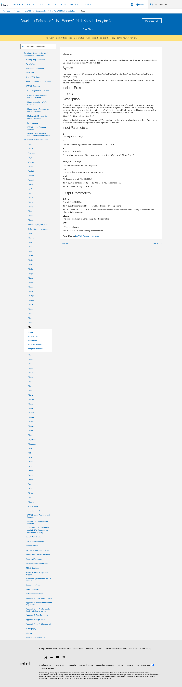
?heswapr (32, 444)
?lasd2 (30, 318)
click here (107, 38)
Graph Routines (32, 546)
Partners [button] (74, 4)
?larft (30, 264)
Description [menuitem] (32, 340)
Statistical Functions (34, 559)
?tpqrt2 (31, 471)
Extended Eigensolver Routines (38, 550)
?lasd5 (30, 355)
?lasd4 (31, 327)
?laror (30, 287)
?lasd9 (30, 373)
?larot (30, 291)
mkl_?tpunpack (34, 511)
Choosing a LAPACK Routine (38, 91)
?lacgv (30, 144)
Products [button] (18, 4)
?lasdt (30, 386)
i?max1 (31, 162)
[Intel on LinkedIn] (52, 657)
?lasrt (30, 395)
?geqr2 (31, 175)
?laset (30, 390)
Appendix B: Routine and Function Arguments (39, 604)
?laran (30, 251)
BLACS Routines (32, 589)
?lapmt (31, 238)
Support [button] (31, 4)
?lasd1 (30, 313)
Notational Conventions (35, 68)
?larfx (30, 269)
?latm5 (31, 417)
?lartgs (31, 300)
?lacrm (31, 149)
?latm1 (31, 404)
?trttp (30, 493)
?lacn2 (30, 193)
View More (88, 29)
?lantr (30, 220)
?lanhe (31, 215)
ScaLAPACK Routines (34, 537)
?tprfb (30, 475)
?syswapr (32, 439)
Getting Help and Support (36, 59)
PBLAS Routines (32, 568)
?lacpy (30, 198)
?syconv (31, 153)
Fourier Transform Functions (37, 564)
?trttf (30, 488)
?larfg (30, 260)
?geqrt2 (31, 180)
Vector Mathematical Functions (38, 555)
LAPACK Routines (33, 86)
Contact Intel (65, 648)
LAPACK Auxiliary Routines (37, 140)
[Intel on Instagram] (63, 657)
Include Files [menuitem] (33, 336)
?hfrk (30, 453)
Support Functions (33, 585)
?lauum (31, 435)
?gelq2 (31, 171)
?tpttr (30, 484)
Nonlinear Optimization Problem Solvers (38, 580)
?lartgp (31, 296)
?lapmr (31, 233)
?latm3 (31, 413)
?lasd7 (30, 364)
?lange (31, 207)
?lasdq (30, 381)
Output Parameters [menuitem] (35, 348)
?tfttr (30, 466)
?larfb (30, 256)
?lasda (30, 377)
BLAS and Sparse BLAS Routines (38, 82)
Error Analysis (32, 123)
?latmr (30, 430)
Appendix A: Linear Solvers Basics (39, 598)
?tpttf (30, 480)
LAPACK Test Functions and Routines (37, 522)
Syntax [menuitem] (31, 332)
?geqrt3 (31, 184)
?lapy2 (30, 242)
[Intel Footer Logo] (25, 663)
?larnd (30, 278)
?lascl (30, 305)
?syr (30, 157)
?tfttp (30, 462)
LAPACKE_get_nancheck (37, 229)
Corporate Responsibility (116, 648)
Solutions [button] (44, 4)
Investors (89, 648)
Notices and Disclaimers (35, 637)
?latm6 (31, 422)
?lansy (30, 211)
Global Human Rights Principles (122, 676)
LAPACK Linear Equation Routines (36, 128)
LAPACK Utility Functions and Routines (38, 516)
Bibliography (31, 629)
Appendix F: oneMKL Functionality (39, 624)
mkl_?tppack (33, 506)
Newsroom (78, 648)
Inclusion (133, 648)
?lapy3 (30, 247)
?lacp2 (30, 497)
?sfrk (30, 448)
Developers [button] (60, 4)
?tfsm (30, 457)
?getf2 (30, 189)
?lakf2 (30, 202)
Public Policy (145, 648)
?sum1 (31, 166)
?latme (31, 426)
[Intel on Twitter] (46, 657)
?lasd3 (30, 322)
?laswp (31, 399)
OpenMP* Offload (33, 77)
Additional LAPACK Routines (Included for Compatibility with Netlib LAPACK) (38, 530)
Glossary (29, 633)
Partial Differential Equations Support (37, 573)
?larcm (31, 502)
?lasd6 (30, 359)
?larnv (30, 282)
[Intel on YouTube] (58, 657)
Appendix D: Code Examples (37, 615)
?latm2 (31, 408)
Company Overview (48, 648)
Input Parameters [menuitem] (35, 344)
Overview (30, 73)
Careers (99, 648)
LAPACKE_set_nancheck (37, 224)
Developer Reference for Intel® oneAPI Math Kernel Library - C (36, 54)
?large (30, 273)
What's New (31, 64)
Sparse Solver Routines (35, 541)
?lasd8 (30, 368)
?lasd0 (30, 309)
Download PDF (151, 21)
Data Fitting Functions (34, 594)
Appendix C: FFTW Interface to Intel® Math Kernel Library (38, 610)
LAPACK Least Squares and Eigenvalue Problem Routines (38, 134)
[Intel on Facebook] (40, 657)
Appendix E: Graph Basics (36, 620)
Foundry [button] (88, 4)
